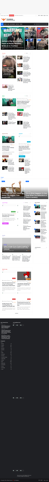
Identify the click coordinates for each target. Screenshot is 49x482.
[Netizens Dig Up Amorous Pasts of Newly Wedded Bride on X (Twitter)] (12, 38)
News (8, 24)
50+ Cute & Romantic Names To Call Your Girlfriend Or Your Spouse (11, 162)
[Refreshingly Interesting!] (8, 19)
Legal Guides (3, 358)
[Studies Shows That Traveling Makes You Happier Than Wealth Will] (12, 189)
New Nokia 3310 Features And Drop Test (8, 215)
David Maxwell (20, 98)
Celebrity (2, 345)
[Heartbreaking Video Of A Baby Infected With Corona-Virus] (2, 254)
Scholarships (3, 364)
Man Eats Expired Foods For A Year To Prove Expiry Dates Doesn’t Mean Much (26, 59)
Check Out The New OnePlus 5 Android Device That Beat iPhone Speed (27, 208)
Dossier (5, 24)
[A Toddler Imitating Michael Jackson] (30, 44)
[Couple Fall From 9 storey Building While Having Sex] (14, 433)
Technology (26, 202)
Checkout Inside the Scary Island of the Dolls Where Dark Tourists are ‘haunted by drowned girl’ (42, 45)
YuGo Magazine (16, 480)
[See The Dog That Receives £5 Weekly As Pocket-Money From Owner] (19, 73)
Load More (16, 313)
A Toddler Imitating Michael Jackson (30, 47)
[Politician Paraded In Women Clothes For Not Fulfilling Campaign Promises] (22, 398)
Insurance (2, 355)
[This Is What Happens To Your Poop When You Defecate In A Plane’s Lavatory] (36, 189)
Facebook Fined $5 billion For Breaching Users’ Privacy (27, 228)
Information (3, 354)
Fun (1, 351)
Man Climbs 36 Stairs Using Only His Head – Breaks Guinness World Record (24, 148)
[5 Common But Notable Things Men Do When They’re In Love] (4, 168)
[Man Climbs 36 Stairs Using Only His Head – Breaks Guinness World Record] (37, 230)
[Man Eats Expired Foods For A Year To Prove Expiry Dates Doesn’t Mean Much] (19, 57)
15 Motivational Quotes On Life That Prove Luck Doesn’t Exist (24, 304)
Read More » (5, 156)
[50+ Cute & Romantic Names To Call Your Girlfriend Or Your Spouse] (4, 160)
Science (2, 366)
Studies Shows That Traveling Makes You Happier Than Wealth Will (12, 195)
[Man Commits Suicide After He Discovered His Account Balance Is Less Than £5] (19, 65)
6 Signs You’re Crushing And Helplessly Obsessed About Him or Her (11, 88)
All (24, 53)
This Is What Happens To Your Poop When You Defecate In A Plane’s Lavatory (36, 195)
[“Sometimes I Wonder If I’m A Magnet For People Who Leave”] (21, 169)
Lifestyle (17, 24)
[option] (24, 38)
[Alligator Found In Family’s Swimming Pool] (18, 471)
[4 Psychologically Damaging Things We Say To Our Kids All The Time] (19, 79)
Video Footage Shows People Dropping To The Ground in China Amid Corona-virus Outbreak (27, 125)
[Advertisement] (24, 6)
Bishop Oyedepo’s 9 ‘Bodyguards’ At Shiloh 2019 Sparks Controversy (44, 238)
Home (2, 24)
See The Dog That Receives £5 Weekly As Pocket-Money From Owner (27, 74)
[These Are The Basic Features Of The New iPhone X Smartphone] (17, 218)
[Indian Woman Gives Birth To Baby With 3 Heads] (42, 32)
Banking (2, 343)
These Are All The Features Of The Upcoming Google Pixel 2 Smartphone (27, 215)
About (47, 480)
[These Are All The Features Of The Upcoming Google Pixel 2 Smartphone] (17, 212)
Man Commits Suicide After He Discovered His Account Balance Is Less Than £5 (27, 67)
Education (2, 348)
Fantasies (2, 349)
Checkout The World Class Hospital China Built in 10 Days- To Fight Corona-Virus (16, 258)
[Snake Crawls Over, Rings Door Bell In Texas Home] (22, 471)
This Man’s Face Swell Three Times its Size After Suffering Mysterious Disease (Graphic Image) (26, 259)
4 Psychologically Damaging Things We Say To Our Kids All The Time (27, 81)
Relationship (12, 24)
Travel (21, 24)
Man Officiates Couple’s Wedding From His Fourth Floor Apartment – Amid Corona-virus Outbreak (30, 34)
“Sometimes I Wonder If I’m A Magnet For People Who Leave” (28, 171)
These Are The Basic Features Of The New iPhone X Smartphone (27, 221)
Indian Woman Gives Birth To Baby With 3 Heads (22, 15)
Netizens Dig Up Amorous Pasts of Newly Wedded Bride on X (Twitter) (12, 43)
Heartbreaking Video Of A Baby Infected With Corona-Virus (6, 257)
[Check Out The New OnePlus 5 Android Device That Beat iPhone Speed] (17, 205)
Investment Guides (4, 357)
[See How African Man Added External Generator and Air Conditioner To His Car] (14, 471)
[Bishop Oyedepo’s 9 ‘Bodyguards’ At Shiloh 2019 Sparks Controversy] (37, 237)
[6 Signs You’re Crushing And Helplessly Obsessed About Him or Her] (4, 86)
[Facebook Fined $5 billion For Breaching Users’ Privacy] (17, 225)
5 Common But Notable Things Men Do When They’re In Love (11, 169)
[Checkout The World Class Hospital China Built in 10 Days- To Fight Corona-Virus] (12, 254)
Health (2, 352)
